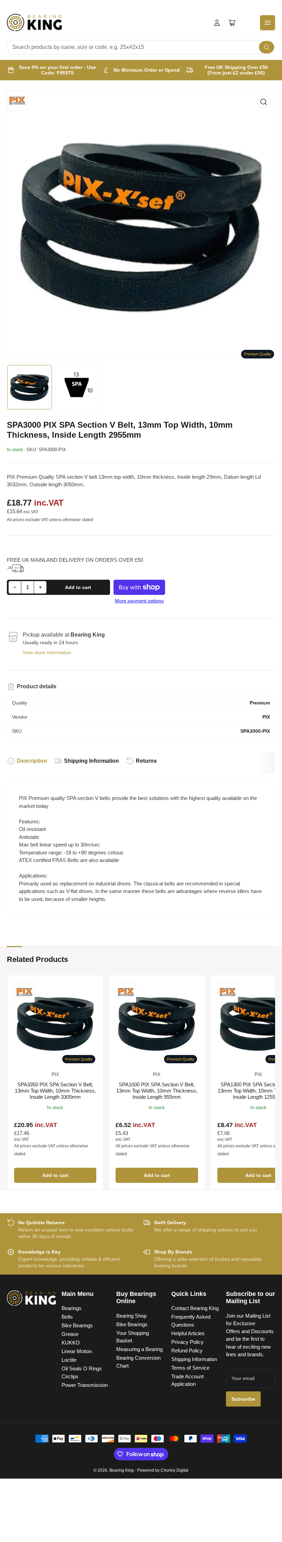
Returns (146, 761)
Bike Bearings (77, 1325)
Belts (67, 1317)
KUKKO (71, 1343)
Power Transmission (85, 1385)
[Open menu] (267, 22)
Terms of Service (190, 1368)
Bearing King (121, 1470)
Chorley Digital (174, 1470)
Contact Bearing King (195, 1308)
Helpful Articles (188, 1333)
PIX (55, 1074)
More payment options (139, 600)
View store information (47, 652)
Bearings (72, 1308)
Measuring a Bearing (139, 1349)
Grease (70, 1334)
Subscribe (243, 1399)
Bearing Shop (131, 1316)
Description (32, 761)
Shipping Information (91, 761)
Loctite (69, 1360)
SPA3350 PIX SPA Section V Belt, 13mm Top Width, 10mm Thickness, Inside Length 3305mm (55, 1091)
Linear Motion (77, 1351)
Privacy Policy (187, 1342)
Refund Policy (187, 1350)
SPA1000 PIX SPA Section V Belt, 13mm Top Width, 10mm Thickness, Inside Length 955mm (156, 1091)
